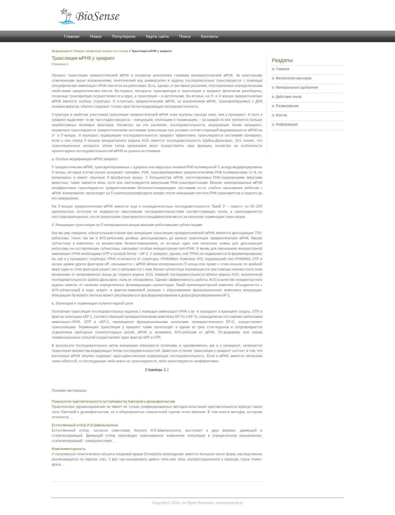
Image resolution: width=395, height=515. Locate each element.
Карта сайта (157, 36)
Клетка (281, 115)
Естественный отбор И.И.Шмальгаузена (85, 425)
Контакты (209, 36)
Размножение (287, 106)
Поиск (185, 36)
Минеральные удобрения (297, 87)
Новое (96, 36)
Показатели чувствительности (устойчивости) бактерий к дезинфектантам (113, 402)
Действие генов (288, 97)
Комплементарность (69, 449)
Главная (72, 36)
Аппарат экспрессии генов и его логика (100, 51)
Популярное (124, 36)
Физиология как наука (293, 78)
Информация (287, 124)
